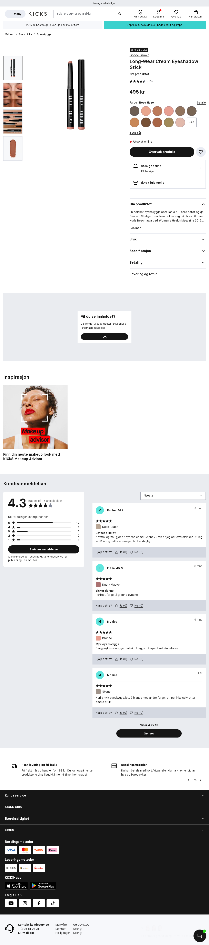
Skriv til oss (26, 933)
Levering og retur (143, 274)
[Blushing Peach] (157, 111)
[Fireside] (157, 122)
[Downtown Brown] (146, 122)
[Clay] (192, 111)
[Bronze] (169, 111)
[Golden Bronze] (169, 122)
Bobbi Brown (139, 55)
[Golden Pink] (180, 122)
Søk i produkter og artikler (74, 13)
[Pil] (201, 780)
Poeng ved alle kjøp (104, 3)
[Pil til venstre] (188, 780)
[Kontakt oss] (199, 936)
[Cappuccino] (180, 111)
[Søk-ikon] (120, 14)
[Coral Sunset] (134, 122)
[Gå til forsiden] (38, 14)
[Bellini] (146, 111)
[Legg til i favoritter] (201, 152)
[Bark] (134, 111)
